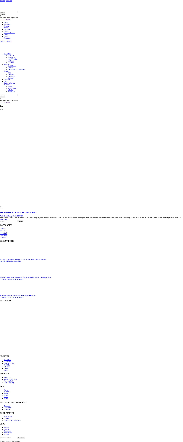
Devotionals (11, 91)
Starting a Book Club (10, 379)
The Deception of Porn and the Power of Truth (18, 212)
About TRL (7, 24)
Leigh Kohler (13, 216)
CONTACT (9, 1)
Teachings (7, 29)
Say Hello (11, 61)
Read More (3, 219)
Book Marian (12, 66)
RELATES (3, 232)
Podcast (6, 31)
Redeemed (11, 74)
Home (6, 22)
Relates (6, 393)
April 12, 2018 (4, 216)
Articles (6, 28)
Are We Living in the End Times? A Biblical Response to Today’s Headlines (23, 259)
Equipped (10, 78)
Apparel (10, 86)
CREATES (3, 235)
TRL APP (11, 62)
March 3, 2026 (4, 261)
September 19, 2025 (6, 297)
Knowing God (8, 381)
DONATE (2, 1)
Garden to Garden (9, 33)
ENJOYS (3, 237)
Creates (6, 397)
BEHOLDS (3, 234)
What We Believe (13, 59)
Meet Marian (11, 57)
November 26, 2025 (6, 279)
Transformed (11, 76)
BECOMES (3, 230)
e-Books (10, 90)
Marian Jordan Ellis (15, 261)
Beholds (6, 395)
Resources (7, 38)
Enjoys (6, 398)
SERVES (20, 216)
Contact (6, 34)
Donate (6, 36)
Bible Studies (12, 88)
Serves (6, 390)
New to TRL (8, 377)
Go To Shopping (5, 19)
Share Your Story (9, 382)
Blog (9, 73)
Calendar (10, 67)
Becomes (6, 392)
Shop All (6, 427)
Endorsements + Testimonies (16, 69)
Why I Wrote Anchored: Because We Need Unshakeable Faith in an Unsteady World (25, 277)
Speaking (6, 26)
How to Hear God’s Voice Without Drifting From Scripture (17, 295)
